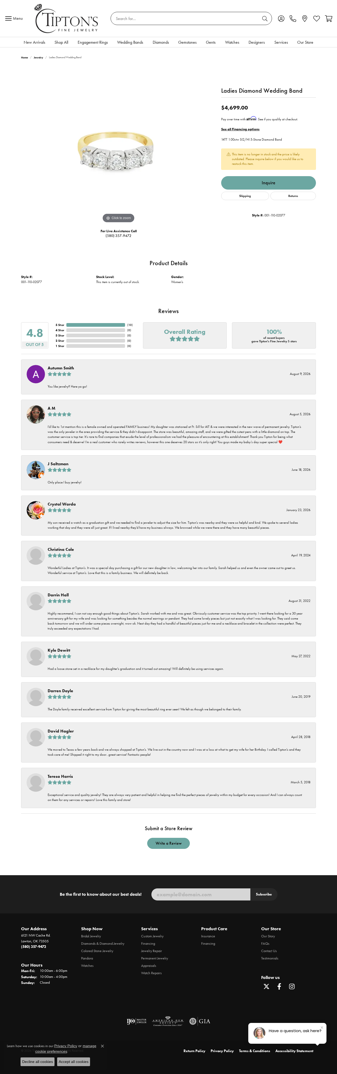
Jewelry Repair (151, 951)
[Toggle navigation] (15, 18)
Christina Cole (61, 549)
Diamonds (161, 42)
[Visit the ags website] (168, 1021)
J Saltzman (58, 463)
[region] (118, 145)
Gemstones (187, 42)
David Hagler (61, 731)
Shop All (61, 42)
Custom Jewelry (152, 936)
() (130, 325)
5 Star (60, 325)
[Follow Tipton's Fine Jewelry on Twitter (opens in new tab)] (266, 986)
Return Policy (194, 1051)
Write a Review (169, 843)
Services (281, 42)
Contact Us (269, 951)
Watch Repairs (151, 973)
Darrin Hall (58, 594)
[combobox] (185, 18)
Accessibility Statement (294, 1051)
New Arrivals (34, 42)
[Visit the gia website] (199, 1021)
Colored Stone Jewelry (97, 951)
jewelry (38, 57)
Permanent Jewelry (154, 958)
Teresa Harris (60, 776)
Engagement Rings (93, 42)
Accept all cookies (73, 1062)
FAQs (265, 943)
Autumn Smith (61, 367)
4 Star (60, 330)
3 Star (60, 335)
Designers (257, 42)
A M (51, 408)
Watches (232, 42)
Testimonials (269, 958)
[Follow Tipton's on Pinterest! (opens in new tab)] (304, 986)
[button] (281, 18)
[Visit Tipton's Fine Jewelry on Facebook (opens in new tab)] (279, 986)
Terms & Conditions (254, 1051)
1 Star (60, 346)
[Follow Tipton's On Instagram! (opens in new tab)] (291, 986)
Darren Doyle (60, 690)
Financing (148, 943)
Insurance (208, 936)
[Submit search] (266, 18)
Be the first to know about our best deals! (101, 894)
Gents (211, 42)
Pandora (87, 958)
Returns (293, 196)
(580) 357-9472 (118, 236)
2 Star (60, 341)
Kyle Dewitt (59, 650)
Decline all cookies (37, 1062)
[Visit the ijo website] (136, 1021)
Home (24, 57)
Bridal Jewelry (91, 936)
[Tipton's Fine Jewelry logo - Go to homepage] (66, 18)
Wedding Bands (130, 42)
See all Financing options (240, 129)
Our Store (305, 42)
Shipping (245, 196)
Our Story (268, 936)
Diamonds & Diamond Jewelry (102, 943)
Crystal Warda (62, 504)
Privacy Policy (222, 1051)
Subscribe (264, 894)
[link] (293, 18)
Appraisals (148, 965)
